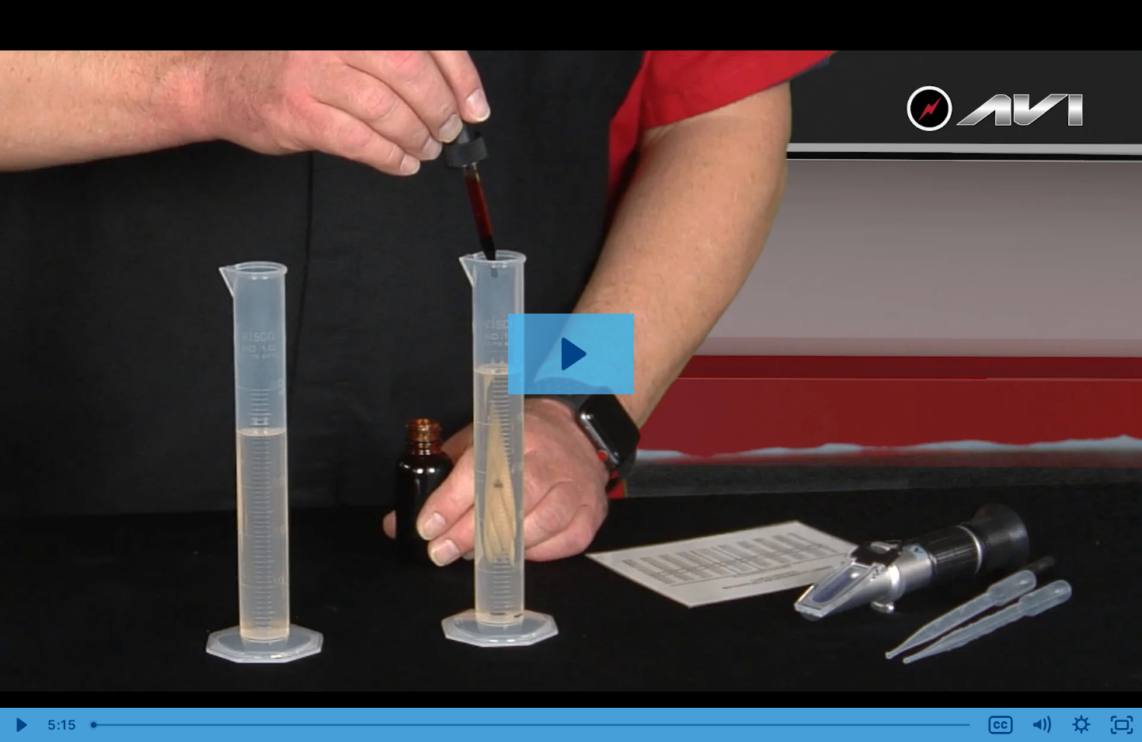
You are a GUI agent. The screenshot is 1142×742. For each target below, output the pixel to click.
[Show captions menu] (1000, 725)
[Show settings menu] (1081, 725)
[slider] (531, 725)
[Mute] (1041, 725)
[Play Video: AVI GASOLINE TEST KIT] (571, 354)
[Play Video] (20, 725)
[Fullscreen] (1122, 725)
